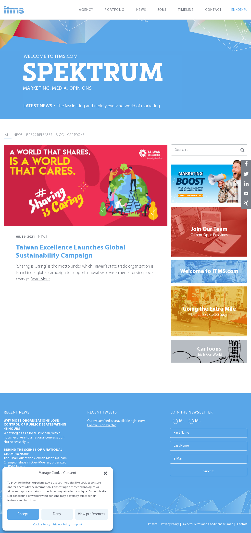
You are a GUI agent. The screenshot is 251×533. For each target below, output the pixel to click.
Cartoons (76, 135)
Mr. (182, 421)
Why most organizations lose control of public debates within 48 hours (35, 425)
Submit (208, 471)
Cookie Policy (41, 524)
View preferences (91, 514)
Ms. (198, 421)
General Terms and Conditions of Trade (208, 524)
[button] (105, 473)
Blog (60, 135)
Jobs (162, 10)
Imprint (77, 524)
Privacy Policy (61, 524)
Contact (213, 10)
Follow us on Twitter (101, 425)
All (7, 135)
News (141, 10)
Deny (57, 514)
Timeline (186, 10)
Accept (23, 514)
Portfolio (115, 10)
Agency (86, 10)
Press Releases (39, 135)
